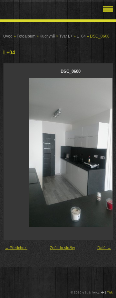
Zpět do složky (62, 248)
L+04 (81, 36)
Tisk (110, 292)
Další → (104, 248)
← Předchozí (16, 248)
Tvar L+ (65, 36)
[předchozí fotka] (14, 152)
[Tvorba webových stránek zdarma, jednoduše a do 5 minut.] (103, 292)
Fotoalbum (26, 36)
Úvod (8, 36)
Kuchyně (47, 36)
